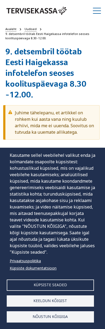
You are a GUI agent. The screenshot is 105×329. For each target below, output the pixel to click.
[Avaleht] (36, 10)
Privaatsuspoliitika (25, 260)
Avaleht (10, 29)
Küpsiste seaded (50, 284)
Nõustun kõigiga (50, 316)
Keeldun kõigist (50, 300)
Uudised (30, 29)
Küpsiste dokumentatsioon (33, 268)
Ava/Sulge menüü (97, 11)
